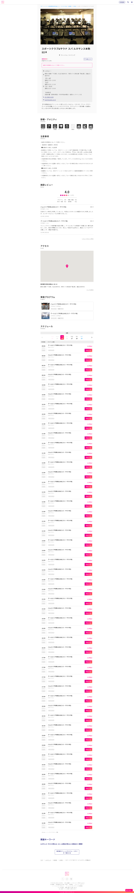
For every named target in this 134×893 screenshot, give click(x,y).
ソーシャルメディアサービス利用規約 (74, 886)
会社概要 (52, 884)
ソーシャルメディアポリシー (58, 886)
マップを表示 (90, 290)
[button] (42, 337)
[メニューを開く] (132, 2)
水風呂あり (74, 844)
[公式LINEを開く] (71, 879)
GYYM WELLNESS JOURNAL (57, 883)
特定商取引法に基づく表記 (61, 884)
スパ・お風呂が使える (64, 844)
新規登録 (122, 2)
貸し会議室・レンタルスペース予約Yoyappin (75, 883)
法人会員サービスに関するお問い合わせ (67, 888)
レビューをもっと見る (88, 239)
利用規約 (71, 884)
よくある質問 (61, 887)
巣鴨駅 (81, 844)
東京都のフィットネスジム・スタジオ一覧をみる (67, 852)
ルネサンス (43, 844)
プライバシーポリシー (79, 884)
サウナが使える (52, 844)
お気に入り (89, 59)
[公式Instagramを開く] (67, 879)
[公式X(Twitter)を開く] (62, 879)
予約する (88, 350)
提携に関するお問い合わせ (71, 887)
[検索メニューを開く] (128, 2)
